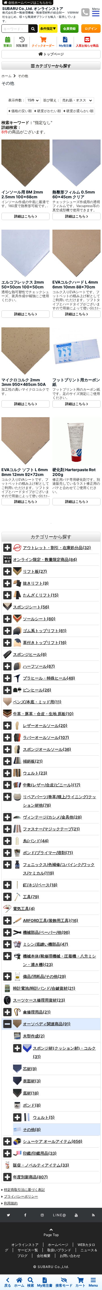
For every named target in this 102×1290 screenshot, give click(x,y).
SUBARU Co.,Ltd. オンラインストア (32, 8)
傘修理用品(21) (37, 1012)
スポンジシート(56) (31, 606)
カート (80, 1285)
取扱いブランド (59, 1250)
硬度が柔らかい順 (80, 111)
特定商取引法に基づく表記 (24, 1189)
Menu (93, 1285)
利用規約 (11, 1203)
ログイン (91, 29)
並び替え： (51, 100)
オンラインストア (25, 1245)
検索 (30, 1285)
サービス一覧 (28, 1250)
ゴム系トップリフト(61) (45, 630)
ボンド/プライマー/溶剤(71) (48, 852)
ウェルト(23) (35, 773)
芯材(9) (30, 1068)
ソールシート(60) (39, 618)
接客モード (64, 1285)
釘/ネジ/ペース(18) (40, 884)
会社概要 (43, 1256)
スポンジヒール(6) (30, 654)
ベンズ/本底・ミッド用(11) (37, 701)
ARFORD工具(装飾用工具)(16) (50, 920)
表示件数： (16, 100)
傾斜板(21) (33, 761)
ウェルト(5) (44, 1117)
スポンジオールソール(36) (47, 749)
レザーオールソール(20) (45, 725)
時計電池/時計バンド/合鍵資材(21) (44, 988)
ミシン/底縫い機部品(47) (45, 944)
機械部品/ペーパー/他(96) (46, 932)
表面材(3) (32, 1080)
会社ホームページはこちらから (29, 3)
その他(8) (32, 1129)
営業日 (7, 45)
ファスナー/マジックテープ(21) (51, 828)
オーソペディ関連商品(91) (47, 1023)
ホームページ (58, 1245)
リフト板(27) (35, 571)
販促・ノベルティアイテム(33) (41, 1165)
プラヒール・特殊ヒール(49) (49, 678)
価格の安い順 (21, 111)
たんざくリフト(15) (41, 595)
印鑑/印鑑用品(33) (40, 1153)
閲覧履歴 (21, 45)
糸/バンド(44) (36, 840)
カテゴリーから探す (53, 65)
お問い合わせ (70, 1256)
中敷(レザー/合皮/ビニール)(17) (51, 784)
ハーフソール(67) (39, 666)
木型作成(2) (34, 1036)
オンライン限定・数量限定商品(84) (45, 559)
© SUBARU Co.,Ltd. (51, 1267)
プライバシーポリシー (21, 1196)
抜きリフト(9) (36, 583)
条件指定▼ (48, 29)
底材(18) (31, 1093)
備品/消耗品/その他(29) (44, 976)
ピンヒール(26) (37, 690)
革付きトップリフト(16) (45, 642)
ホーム (6, 76)
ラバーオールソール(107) (46, 737)
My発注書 (65, 45)
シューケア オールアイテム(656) (52, 1141)
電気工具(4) (24, 908)
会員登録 (69, 29)
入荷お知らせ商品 (87, 45)
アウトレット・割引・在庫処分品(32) (57, 547)
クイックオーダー (43, 45)
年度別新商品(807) (30, 1176)
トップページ (53, 54)
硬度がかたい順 (49, 111)
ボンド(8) (32, 1105)
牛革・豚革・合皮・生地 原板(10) (43, 713)
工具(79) (31, 896)
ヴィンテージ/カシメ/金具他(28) (52, 817)
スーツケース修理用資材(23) (39, 1000)
